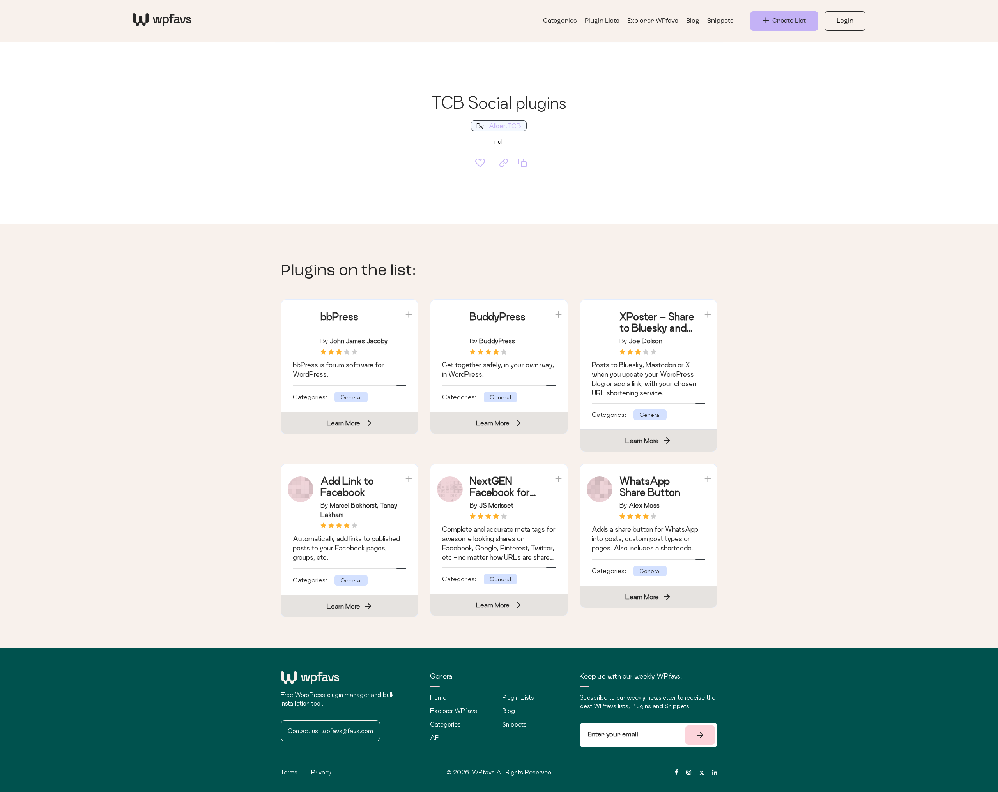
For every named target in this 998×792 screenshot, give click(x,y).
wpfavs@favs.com (347, 730)
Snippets (720, 21)
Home (438, 697)
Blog (692, 21)
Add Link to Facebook (347, 486)
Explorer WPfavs (652, 21)
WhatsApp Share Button (649, 486)
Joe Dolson (645, 340)
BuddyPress (498, 316)
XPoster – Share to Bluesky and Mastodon (656, 328)
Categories (560, 21)
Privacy (321, 772)
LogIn (845, 21)
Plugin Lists (602, 21)
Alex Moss (644, 505)
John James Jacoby (359, 340)
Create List (787, 21)
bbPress (339, 316)
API (435, 737)
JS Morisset (496, 505)
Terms (289, 772)
